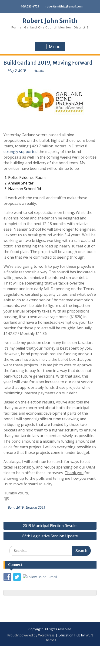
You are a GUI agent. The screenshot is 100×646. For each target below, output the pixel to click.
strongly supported (20, 151)
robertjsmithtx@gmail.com (64, 6)
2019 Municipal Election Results (50, 525)
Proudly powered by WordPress (31, 635)
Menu (54, 46)
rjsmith (39, 70)
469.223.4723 (29, 6)
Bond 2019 (16, 507)
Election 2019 (35, 507)
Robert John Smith (50, 21)
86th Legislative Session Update (50, 535)
